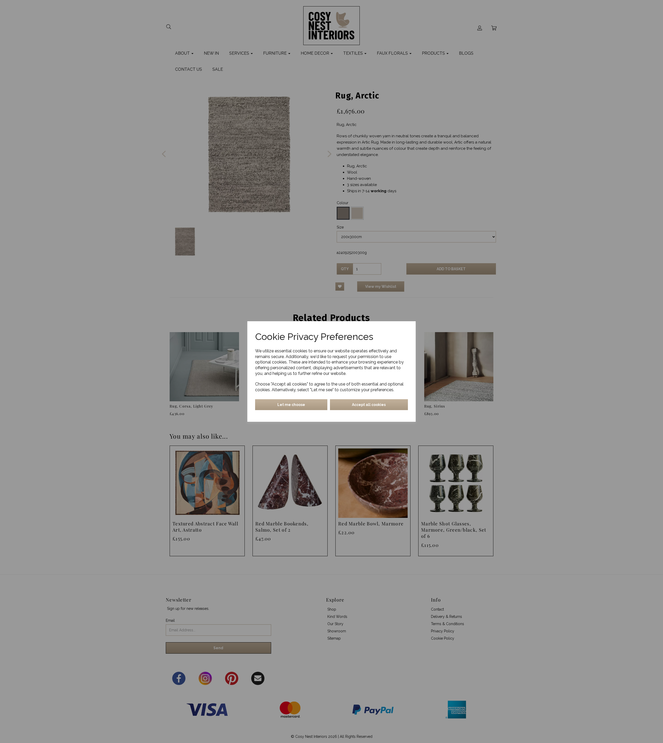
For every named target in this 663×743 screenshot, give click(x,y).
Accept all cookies (369, 405)
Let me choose (291, 405)
